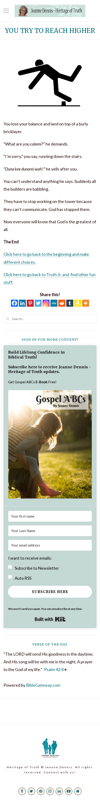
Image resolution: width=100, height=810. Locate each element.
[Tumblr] (69, 303)
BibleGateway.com (43, 685)
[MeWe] (53, 303)
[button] (50, 445)
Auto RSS (23, 578)
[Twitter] (38, 303)
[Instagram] (46, 303)
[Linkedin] (22, 303)
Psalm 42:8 (54, 669)
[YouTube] (68, 791)
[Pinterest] (30, 303)
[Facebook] (14, 303)
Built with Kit (50, 619)
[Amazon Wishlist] (77, 303)
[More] (85, 303)
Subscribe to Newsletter (37, 568)
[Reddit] (61, 303)
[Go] (7, 318)
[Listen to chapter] (65, 669)
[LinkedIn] (59, 791)
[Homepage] (78, 791)
